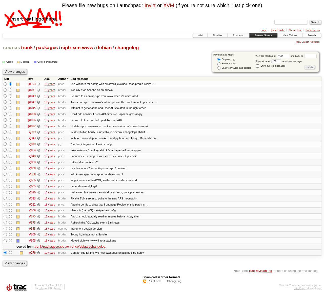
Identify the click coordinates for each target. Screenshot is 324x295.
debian (104, 47)
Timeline (217, 35)
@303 (32, 240)
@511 (32, 204)
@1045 (31, 108)
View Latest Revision (307, 41)
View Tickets (290, 35)
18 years (49, 83)
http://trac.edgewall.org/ (307, 288)
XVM (168, 5)
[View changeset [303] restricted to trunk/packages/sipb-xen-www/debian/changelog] (38, 240)
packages (47, 47)
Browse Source (263, 35)
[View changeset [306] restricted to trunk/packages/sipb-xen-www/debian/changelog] (38, 234)
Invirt (150, 5)
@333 (32, 228)
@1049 (31, 96)
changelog (127, 47)
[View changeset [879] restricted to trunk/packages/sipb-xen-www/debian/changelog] (38, 144)
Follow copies (228, 63)
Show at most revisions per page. (278, 61)
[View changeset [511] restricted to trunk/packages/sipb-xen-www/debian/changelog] (38, 204)
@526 (32, 192)
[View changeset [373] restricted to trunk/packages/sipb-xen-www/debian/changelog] (38, 222)
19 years (49, 252)
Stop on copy (228, 59)
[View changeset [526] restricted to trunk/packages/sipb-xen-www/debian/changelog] (38, 192)
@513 (32, 198)
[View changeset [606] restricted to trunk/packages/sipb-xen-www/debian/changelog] (38, 180)
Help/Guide (278, 30)
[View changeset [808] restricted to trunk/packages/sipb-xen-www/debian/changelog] (38, 168)
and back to (297, 56)
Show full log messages (273, 66)
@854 (32, 150)
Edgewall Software (49, 288)
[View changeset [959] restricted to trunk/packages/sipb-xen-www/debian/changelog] (38, 132)
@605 (32, 186)
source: (11, 47)
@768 (32, 174)
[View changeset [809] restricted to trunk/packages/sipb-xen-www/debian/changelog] (38, 162)
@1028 (31, 114)
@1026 (31, 120)
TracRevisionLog (260, 270)
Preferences (313, 30)
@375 (32, 216)
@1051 (31, 90)
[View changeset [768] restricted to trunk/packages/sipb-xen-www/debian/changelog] (38, 174)
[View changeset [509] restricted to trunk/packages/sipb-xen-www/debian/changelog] (38, 210)
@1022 (31, 126)
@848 (32, 156)
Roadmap (238, 35)
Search (312, 35)
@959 (32, 132)
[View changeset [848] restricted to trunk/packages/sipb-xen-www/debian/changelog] (38, 156)
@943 (32, 138)
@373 (32, 222)
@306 (32, 234)
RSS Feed (154, 281)
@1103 (31, 84)
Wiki (200, 35)
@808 (32, 168)
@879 (32, 144)
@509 (32, 210)
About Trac (295, 30)
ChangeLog (174, 281)
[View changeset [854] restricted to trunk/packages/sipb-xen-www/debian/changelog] (38, 150)
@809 (32, 162)
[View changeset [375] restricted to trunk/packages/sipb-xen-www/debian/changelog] (38, 216)
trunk (27, 47)
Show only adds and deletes (236, 68)
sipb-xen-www (77, 47)
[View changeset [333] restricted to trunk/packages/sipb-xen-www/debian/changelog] (38, 228)
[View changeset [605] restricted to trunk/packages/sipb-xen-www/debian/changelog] (38, 186)
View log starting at (265, 56)
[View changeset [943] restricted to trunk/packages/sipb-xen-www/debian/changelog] (38, 138)
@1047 (31, 102)
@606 (32, 180)
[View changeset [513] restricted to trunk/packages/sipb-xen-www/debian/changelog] (38, 198)
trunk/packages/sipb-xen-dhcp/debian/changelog (70, 246)
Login (264, 30)
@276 (32, 252)
